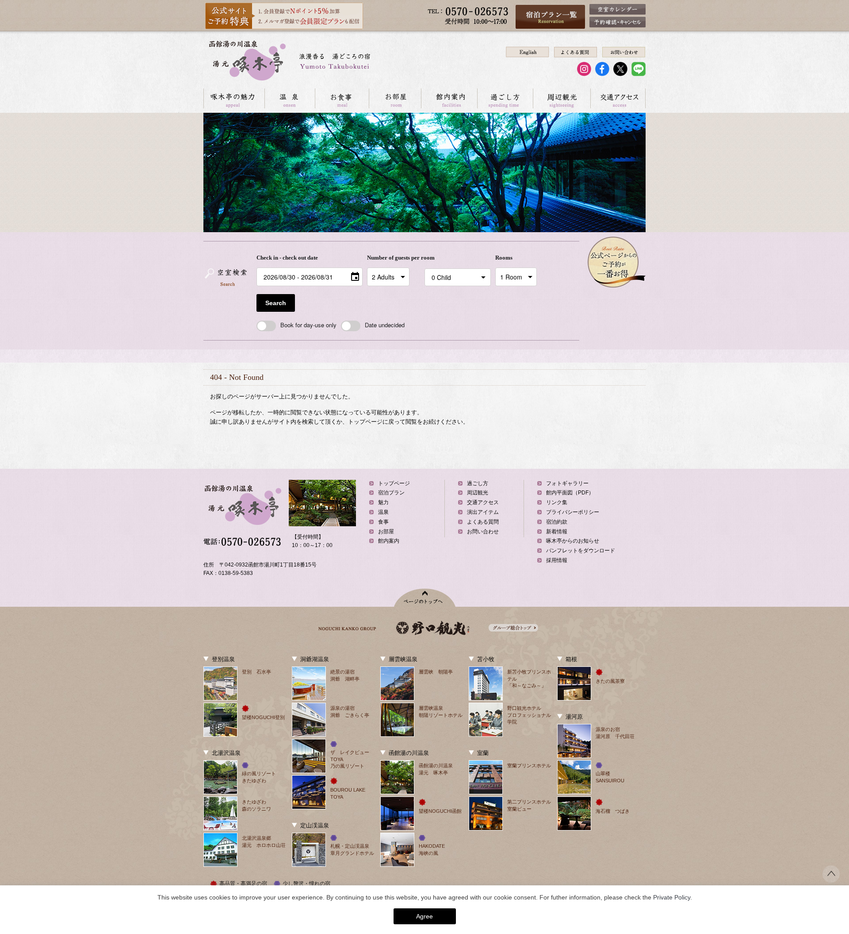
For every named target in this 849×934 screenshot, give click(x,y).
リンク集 (556, 502)
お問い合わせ (483, 531)
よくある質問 (483, 522)
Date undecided (385, 325)
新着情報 (556, 531)
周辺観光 (561, 98)
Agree (424, 916)
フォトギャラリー (567, 483)
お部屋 (395, 98)
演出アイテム (483, 512)
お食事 (342, 98)
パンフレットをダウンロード (580, 550)
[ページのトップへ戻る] (831, 880)
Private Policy (671, 897)
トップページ (394, 483)
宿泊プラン (391, 493)
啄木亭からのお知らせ (572, 541)
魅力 (383, 502)
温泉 (289, 98)
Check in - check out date (287, 257)
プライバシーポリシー (572, 512)
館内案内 (449, 98)
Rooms (503, 257)
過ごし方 (505, 98)
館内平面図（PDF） (570, 493)
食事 (383, 522)
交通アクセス (618, 98)
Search (275, 302)
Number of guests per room (393, 257)
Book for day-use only (308, 325)
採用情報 (556, 560)
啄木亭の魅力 (233, 98)
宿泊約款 (556, 522)
